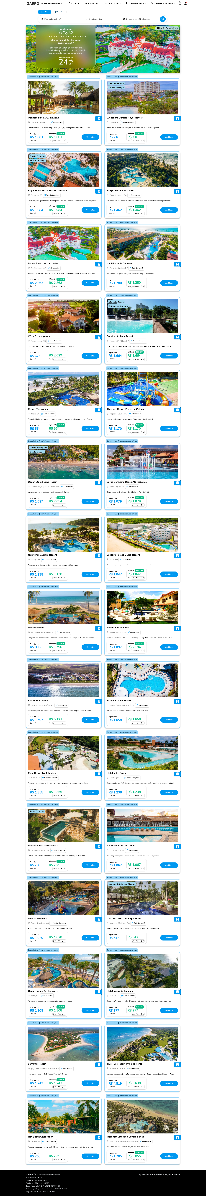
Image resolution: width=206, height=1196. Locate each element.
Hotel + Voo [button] (113, 3)
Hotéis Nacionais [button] (136, 3)
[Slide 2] (143, 985)
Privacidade (159, 1174)
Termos (176, 1174)
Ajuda (168, 1174)
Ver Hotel (90, 137)
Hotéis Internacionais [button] (163, 3)
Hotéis (45, 12)
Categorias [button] (93, 3)
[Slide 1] (63, 111)
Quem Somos (145, 1174)
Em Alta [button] (75, 3)
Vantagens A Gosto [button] (53, 3)
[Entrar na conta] (185, 3)
